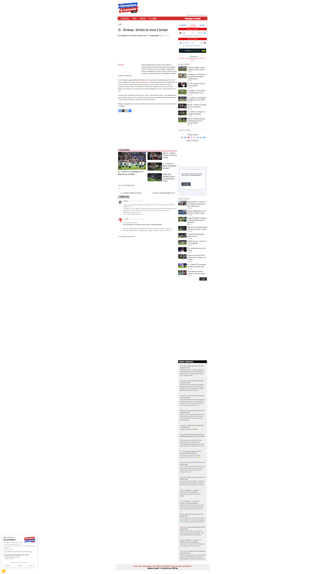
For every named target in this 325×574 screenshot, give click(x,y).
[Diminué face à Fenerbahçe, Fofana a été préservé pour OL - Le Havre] (155, 181)
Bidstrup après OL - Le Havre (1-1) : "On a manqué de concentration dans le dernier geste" (197, 204)
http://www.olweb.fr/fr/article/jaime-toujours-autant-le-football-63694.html (142, 224)
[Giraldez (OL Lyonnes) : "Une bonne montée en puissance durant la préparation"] (182, 219)
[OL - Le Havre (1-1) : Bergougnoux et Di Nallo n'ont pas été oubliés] (132, 169)
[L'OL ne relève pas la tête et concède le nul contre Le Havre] (182, 272)
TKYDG (134, 18)
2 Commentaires (166, 35)
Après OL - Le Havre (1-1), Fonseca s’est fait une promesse (170, 155)
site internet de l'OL (143, 82)
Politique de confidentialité (163, 566)
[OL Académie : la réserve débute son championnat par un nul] (182, 92)
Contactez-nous (137, 566)
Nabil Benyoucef (155, 35)
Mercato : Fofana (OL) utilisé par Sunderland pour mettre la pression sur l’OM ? (196, 121)
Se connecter (189, 15)
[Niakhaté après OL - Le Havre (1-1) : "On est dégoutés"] (182, 242)
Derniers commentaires (192, 141)
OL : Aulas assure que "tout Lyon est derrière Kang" (196, 84)
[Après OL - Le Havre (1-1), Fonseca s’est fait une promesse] (155, 159)
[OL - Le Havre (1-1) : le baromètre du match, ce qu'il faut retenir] (182, 265)
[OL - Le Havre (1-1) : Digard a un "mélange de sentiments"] (155, 170)
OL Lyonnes (153, 18)
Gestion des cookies (176, 566)
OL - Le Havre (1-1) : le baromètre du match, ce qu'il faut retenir (196, 265)
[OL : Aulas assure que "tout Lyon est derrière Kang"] (182, 85)
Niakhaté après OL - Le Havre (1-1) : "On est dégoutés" (196, 242)
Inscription (196, 15)
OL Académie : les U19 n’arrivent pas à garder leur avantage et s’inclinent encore (196, 76)
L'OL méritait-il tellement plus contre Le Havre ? (195, 235)
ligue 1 (121, 189)
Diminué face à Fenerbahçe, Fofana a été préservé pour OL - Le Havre (169, 177)
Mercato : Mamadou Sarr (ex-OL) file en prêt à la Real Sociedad (196, 212)
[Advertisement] (147, 50)
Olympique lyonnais (131, 185)
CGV (154, 566)
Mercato (143, 18)
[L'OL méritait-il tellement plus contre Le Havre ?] (182, 235)
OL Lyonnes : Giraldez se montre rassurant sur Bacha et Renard (196, 68)
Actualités (125, 18)
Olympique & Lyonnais (193, 18)
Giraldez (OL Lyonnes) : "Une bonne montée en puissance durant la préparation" (197, 220)
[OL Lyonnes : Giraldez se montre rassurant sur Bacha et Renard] (182, 68)
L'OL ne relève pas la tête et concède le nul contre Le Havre (196, 272)
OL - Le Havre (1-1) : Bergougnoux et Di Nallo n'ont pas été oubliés (130, 172)
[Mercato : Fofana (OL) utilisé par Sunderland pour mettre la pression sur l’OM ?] (182, 120)
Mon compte (203, 15)
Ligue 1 (124, 185)
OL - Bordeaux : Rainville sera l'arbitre (131, 193)
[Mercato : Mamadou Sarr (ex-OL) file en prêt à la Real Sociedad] (182, 212)
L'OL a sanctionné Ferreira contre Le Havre (196, 249)
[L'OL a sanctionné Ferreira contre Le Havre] (182, 249)
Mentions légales (147, 566)
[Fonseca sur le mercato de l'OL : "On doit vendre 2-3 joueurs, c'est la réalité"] (182, 256)
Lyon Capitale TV (187, 566)
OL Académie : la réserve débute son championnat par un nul (196, 92)
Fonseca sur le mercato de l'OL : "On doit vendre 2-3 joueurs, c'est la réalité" (196, 257)
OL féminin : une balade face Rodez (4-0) (163, 193)
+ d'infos (203, 279)
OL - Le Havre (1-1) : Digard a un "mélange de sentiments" (169, 166)
